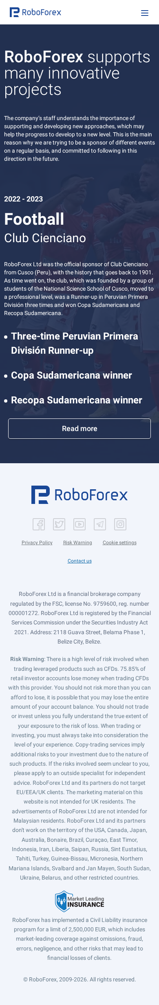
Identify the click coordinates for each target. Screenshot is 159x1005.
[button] (35, 12)
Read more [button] (79, 428)
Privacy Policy (37, 542)
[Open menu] (144, 13)
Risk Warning (77, 542)
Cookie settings (120, 542)
